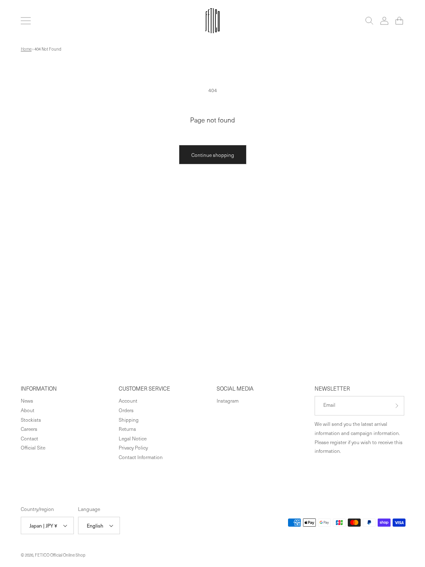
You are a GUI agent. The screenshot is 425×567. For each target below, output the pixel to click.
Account (128, 400)
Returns (127, 428)
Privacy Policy (133, 447)
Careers (29, 428)
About (27, 410)
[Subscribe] (395, 405)
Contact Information (141, 457)
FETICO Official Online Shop (60, 555)
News (27, 400)
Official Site (33, 447)
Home (26, 49)
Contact (29, 438)
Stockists (31, 419)
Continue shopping (212, 155)
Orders (126, 410)
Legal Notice (133, 438)
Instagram (228, 400)
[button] (26, 21)
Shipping (129, 419)
